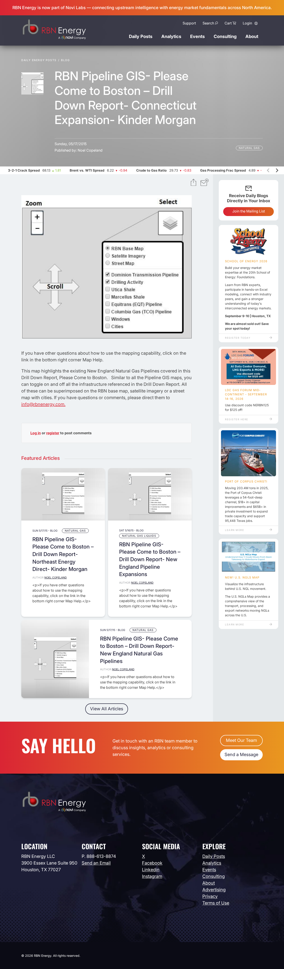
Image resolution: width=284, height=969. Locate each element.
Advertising (214, 889)
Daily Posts (140, 36)
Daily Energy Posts (39, 60)
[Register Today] (248, 241)
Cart (228, 23)
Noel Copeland (90, 150)
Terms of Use (215, 903)
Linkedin (151, 869)
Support (189, 23)
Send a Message (241, 754)
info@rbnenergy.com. (43, 404)
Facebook (152, 863)
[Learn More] (248, 453)
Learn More (234, 530)
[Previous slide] (268, 170)
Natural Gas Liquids (139, 535)
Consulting (225, 36)
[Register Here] (248, 367)
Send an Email (96, 863)
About (251, 36)
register (52, 433)
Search (208, 23)
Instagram (152, 876)
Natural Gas (249, 148)
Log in (35, 433)
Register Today (237, 337)
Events (197, 36)
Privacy (210, 896)
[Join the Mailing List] (205, 183)
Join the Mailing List (248, 211)
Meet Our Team (241, 740)
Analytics (171, 36)
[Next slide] (276, 170)
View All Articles (106, 708)
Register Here (236, 419)
